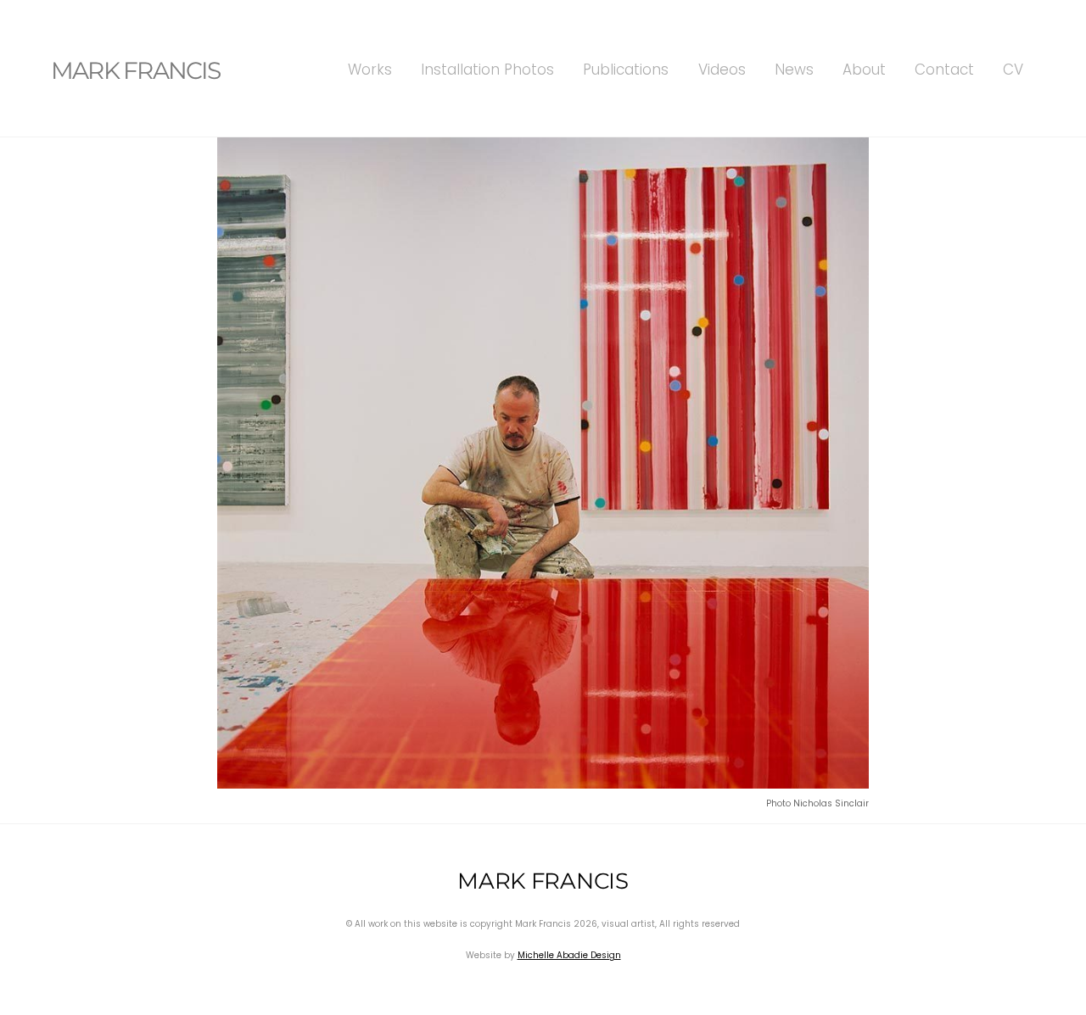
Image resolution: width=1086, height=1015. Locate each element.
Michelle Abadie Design (569, 955)
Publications (626, 69)
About (864, 69)
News (794, 69)
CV (1013, 69)
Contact (944, 69)
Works (370, 69)
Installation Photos (487, 69)
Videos (722, 69)
